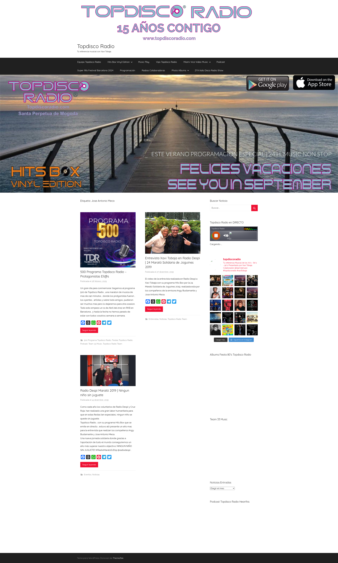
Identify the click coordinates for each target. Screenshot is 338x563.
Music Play (143, 62)
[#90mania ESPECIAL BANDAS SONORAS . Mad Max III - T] (252, 280)
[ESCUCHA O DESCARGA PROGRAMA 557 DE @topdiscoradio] (239, 317)
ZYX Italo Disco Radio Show (209, 70)
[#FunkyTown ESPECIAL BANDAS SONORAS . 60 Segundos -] (215, 292)
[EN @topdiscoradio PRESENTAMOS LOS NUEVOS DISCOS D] (227, 317)
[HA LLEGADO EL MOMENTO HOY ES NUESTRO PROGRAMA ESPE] (252, 292)
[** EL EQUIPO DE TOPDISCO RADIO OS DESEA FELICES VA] (227, 280)
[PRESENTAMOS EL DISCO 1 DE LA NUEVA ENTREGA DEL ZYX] (227, 329)
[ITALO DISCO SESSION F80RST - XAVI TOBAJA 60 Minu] (252, 305)
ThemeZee (118, 558)
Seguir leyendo (89, 330)
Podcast (221, 62)
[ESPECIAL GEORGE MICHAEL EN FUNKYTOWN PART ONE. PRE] (215, 329)
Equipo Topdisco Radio (89, 62)
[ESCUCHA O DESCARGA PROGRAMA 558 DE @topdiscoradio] (215, 305)
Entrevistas (154, 319)
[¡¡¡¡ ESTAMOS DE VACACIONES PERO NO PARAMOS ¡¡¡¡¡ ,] (215, 280)
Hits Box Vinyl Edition (119, 62)
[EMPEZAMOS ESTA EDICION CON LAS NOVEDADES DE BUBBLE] (239, 329)
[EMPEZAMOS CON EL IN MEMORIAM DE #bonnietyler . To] (239, 292)
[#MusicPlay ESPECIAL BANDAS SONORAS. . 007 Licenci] (227, 292)
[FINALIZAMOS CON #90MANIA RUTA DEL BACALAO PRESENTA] (252, 317)
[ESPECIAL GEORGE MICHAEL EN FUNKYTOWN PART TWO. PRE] (239, 305)
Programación (127, 70)
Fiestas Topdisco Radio (122, 340)
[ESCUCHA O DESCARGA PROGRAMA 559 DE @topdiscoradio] (239, 280)
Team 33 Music (95, 344)
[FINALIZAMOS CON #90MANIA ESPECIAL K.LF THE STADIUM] (227, 305)
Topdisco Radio (95, 46)
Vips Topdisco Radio (166, 62)
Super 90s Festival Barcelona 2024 (95, 70)
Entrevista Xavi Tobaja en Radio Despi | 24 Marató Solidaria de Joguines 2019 (172, 262)
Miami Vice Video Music (196, 62)
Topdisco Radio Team (112, 344)
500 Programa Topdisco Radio (97, 340)
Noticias (163, 319)
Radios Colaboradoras (153, 70)
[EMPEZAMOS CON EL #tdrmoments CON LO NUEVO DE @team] (215, 317)
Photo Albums (179, 70)
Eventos (87, 474)
